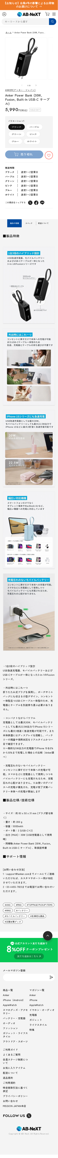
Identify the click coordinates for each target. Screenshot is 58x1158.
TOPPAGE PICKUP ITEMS (40, 904)
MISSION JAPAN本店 (14, 1106)
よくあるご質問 (11, 1054)
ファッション (10, 1028)
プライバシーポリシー (15, 1096)
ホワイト (33, 142)
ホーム (9, 32)
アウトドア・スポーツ (15, 1041)
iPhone (33, 1000)
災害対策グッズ (13, 921)
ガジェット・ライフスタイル (15, 1034)
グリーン (18, 134)
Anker (6, 995)
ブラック (18, 127)
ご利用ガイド (10, 1049)
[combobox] (29, 21)
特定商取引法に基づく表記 (15, 1089)
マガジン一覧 (37, 990)
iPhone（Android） (14, 1000)
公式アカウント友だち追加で (29, 950)
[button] (49, 155)
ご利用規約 (9, 1082)
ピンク (34, 134)
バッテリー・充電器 (14, 1018)
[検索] (52, 21)
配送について (10, 1072)
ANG (8, 904)
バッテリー (23, 910)
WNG (8, 910)
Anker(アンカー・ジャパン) (20, 90)
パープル (35, 127)
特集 (31, 1029)
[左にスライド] (21, 85)
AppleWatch (10, 1005)
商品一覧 (8, 990)
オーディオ (9, 1023)
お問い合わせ (10, 1101)
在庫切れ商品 (38, 916)
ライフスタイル (38, 1024)
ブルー (16, 142)
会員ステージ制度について (15, 1061)
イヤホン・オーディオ (41, 1010)
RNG (19, 904)
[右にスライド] (36, 85)
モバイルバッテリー (15, 916)
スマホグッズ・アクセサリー (15, 1011)
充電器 (33, 1015)
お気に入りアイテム (14, 1067)
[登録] (51, 977)
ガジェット (35, 1019)
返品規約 (8, 1077)
